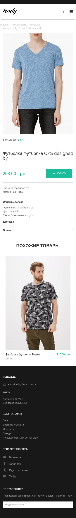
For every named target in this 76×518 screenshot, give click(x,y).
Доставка (8, 222)
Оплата (7, 230)
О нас (6, 420)
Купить (61, 173)
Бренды (7, 433)
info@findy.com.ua (26, 384)
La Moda (18, 191)
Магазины (8, 429)
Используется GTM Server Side (20, 437)
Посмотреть (38, 336)
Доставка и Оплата (13, 424)
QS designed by (20, 188)
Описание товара (13, 202)
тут (21, 139)
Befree (9, 358)
